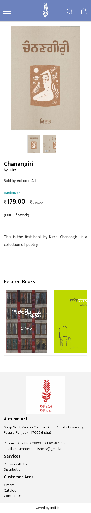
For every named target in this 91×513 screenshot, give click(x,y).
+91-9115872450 (54, 443)
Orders (9, 485)
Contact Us (13, 496)
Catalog (10, 490)
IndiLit (55, 508)
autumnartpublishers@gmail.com (39, 449)
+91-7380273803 (28, 443)
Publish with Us (15, 464)
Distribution (13, 469)
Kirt (13, 170)
